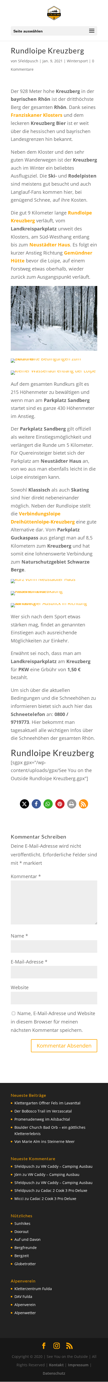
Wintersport (77, 60)
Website (20, 987)
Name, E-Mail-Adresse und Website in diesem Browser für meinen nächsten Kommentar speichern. (53, 1021)
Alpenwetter (25, 1312)
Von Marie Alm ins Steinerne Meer (44, 1141)
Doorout (21, 1231)
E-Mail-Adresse (29, 962)
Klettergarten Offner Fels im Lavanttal (47, 1102)
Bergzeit (21, 1255)
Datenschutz (54, 1373)
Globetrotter (25, 1263)
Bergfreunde (25, 1247)
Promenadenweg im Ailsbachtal (42, 1119)
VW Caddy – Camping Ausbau (67, 1166)
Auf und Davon (27, 1239)
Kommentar (26, 876)
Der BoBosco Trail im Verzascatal (43, 1111)
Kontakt (56, 1364)
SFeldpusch (28, 60)
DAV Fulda (23, 1296)
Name (19, 936)
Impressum (78, 1364)
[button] (24, 803)
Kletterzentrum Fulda (33, 1288)
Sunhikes (22, 1223)
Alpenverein (25, 1304)
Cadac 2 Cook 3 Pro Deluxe (64, 1190)
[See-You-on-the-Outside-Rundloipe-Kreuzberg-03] (53, 375)
